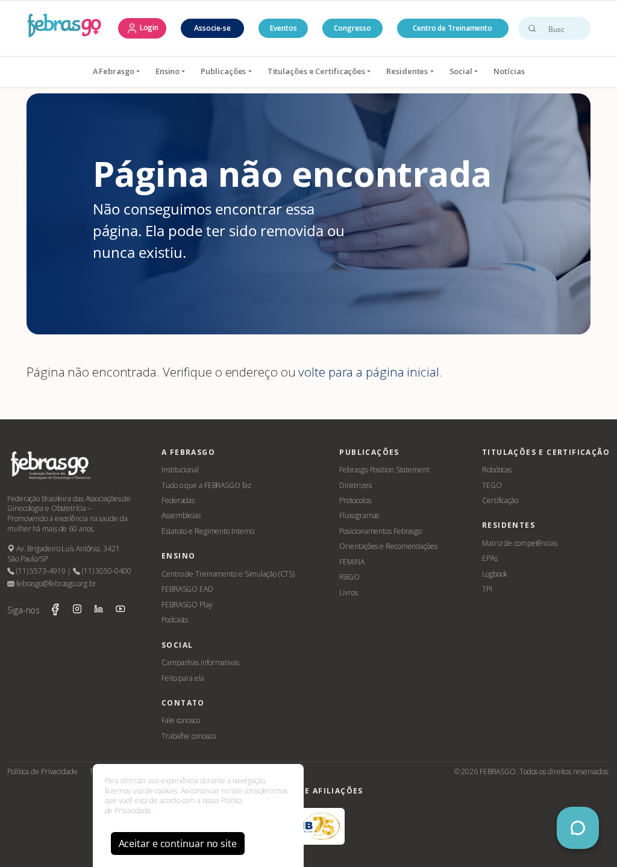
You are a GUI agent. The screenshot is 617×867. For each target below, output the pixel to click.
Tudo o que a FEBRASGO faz (206, 485)
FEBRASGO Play (187, 604)
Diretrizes (355, 485)
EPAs (490, 558)
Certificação (500, 500)
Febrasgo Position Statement (384, 470)
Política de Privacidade (42, 771)
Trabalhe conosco (188, 736)
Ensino (167, 71)
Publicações (223, 71)
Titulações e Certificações (316, 71)
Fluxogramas (359, 515)
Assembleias (181, 515)
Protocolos (355, 500)
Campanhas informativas (200, 662)
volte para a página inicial (368, 371)
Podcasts (174, 620)
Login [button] (148, 27)
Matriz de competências (519, 543)
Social (460, 71)
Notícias (508, 71)
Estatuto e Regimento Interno (207, 531)
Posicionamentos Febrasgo (380, 531)
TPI (487, 589)
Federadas (178, 500)
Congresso (352, 28)
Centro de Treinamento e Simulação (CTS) (228, 574)
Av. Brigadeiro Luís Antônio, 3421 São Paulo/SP (63, 553)
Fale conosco (180, 720)
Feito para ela (182, 678)
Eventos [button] (283, 28)
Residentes (407, 71)
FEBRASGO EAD (187, 589)
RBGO (349, 577)
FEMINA (351, 562)
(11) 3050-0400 (105, 571)
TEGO (492, 485)
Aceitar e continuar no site (178, 843)
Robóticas (497, 470)
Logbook (494, 574)
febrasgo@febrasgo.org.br (55, 583)
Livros (348, 592)
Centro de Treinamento (452, 28)
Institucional (180, 470)
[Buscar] (532, 28)
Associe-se (212, 28)
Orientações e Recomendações (388, 546)
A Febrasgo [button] (113, 71)
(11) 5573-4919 (39, 571)
